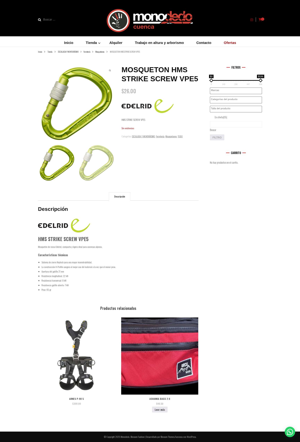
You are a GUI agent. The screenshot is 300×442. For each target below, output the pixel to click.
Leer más (160, 409)
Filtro (217, 137)
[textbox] (237, 90)
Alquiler (115, 43)
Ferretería (160, 136)
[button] (290, 432)
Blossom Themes (167, 437)
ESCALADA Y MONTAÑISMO (143, 136)
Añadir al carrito (76, 354)
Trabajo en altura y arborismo (159, 43)
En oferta (221, 117)
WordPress (191, 437)
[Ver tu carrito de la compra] (260, 19)
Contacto (203, 43)
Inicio (68, 43)
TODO (180, 136)
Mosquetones (171, 136)
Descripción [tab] (119, 196)
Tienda (91, 43)
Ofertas (230, 43)
